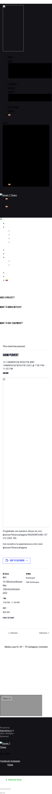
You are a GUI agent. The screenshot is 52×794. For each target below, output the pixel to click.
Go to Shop (4, 330)
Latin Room (19, 72)
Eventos (6, 622)
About (10, 57)
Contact (11, 111)
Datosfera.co (6, 730)
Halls (10, 61)
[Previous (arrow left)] (1, 792)
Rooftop (18, 65)
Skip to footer (21, 2)
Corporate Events (22, 99)
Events (11, 92)
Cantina (17, 68)
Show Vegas (14, 633)
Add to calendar (17, 560)
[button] (26, 123)
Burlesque (19, 76)
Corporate (12, 84)
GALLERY (11, 88)
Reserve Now (13, 107)
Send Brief (4, 313)
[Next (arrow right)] (4, 792)
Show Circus (43, 633)
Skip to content (7, 2)
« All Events (9, 339)
